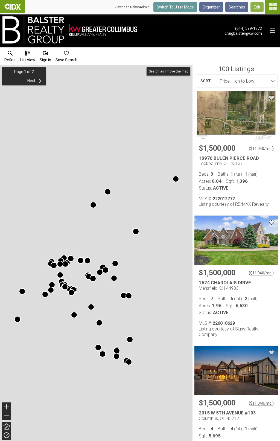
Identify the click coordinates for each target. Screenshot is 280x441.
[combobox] (245, 81)
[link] (10, 57)
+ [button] (6, 407)
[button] (27, 57)
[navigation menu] (272, 7)
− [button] (7, 416)
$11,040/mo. (261, 148)
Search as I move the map (168, 71)
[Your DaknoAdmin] (12, 6)
